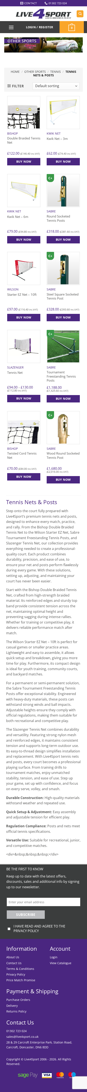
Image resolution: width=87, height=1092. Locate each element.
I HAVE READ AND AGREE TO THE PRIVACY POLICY (39, 928)
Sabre (51, 211)
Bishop (12, 133)
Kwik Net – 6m (17, 217)
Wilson (13, 289)
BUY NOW (23, 398)
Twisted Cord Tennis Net (22, 455)
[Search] (80, 13)
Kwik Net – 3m (57, 139)
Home (15, 72)
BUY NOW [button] (23, 161)
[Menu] (11, 27)
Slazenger (15, 367)
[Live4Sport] (43, 14)
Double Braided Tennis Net (23, 140)
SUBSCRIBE (25, 914)
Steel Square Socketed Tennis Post (63, 296)
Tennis (55, 72)
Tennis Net (15, 373)
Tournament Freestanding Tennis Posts (61, 376)
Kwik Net (54, 133)
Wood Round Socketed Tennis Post (63, 455)
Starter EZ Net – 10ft (22, 295)
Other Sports (35, 72)
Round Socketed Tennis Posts (58, 218)
